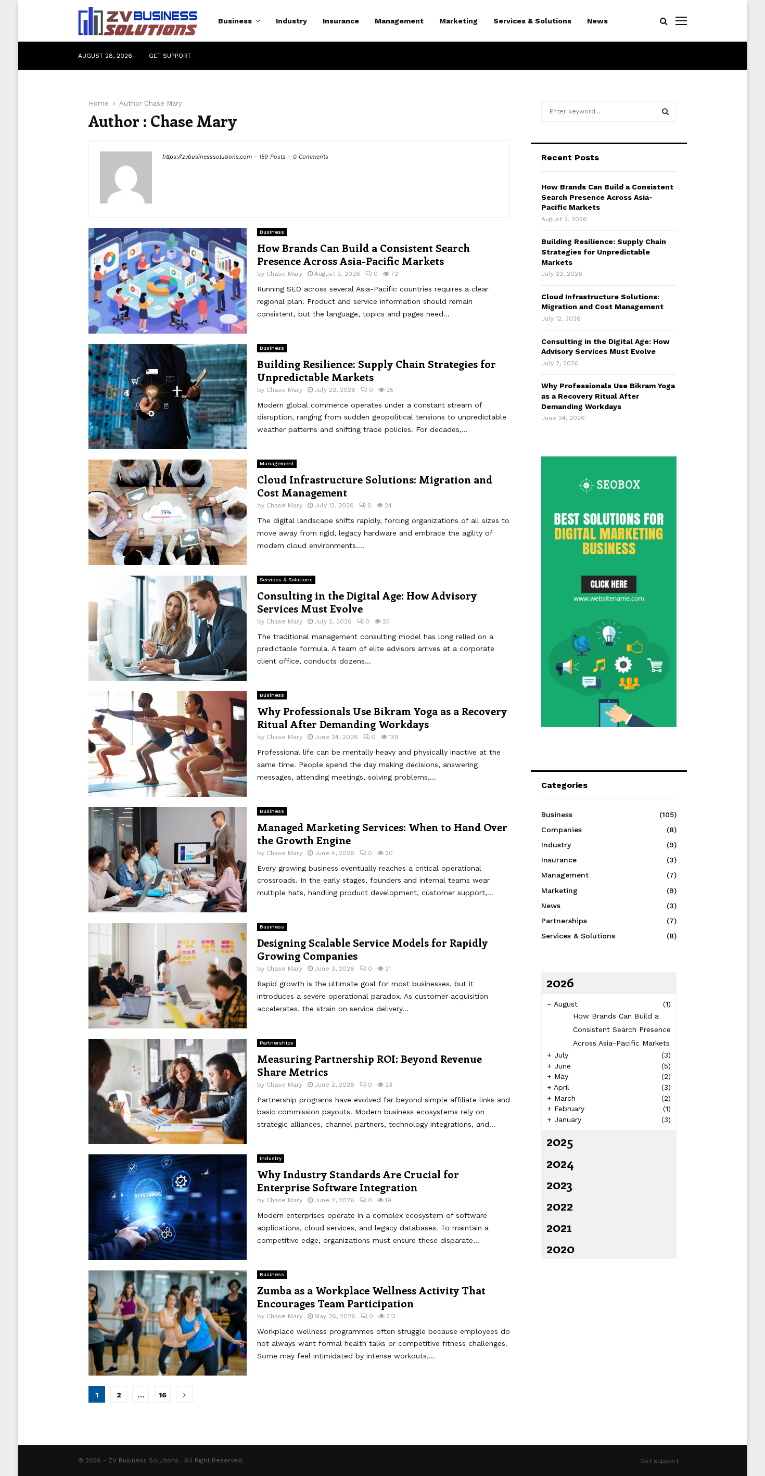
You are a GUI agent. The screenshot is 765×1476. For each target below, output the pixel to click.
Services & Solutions (532, 21)
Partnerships (277, 1043)
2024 (560, 1162)
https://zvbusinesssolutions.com (207, 157)
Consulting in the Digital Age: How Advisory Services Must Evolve (367, 601)
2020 (560, 1248)
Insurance (341, 21)
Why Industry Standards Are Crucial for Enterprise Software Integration (358, 1180)
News (597, 21)
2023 (559, 1184)
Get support (170, 55)
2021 (558, 1226)
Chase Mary (163, 103)
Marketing (458, 21)
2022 (559, 1205)
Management (399, 21)
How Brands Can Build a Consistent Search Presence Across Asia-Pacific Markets (363, 254)
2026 (560, 982)
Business (235, 21)
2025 (559, 1141)
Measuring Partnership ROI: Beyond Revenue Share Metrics (369, 1064)
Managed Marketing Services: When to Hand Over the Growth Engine (382, 833)
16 (163, 1395)
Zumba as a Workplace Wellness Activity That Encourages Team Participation (371, 1296)
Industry (291, 21)
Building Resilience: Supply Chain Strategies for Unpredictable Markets (376, 370)
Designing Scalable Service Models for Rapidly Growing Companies (372, 948)
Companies (561, 829)
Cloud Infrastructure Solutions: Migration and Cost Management (374, 485)
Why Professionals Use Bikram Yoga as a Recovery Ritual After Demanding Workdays (382, 717)
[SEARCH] (665, 111)
